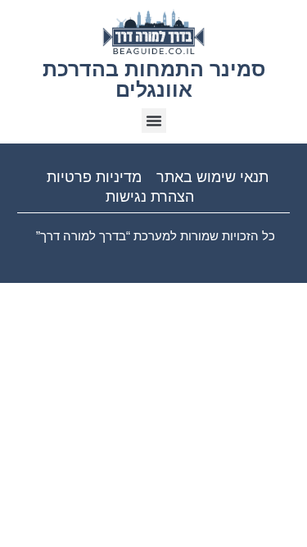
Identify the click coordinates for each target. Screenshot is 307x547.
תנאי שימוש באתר (212, 177)
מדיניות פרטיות (94, 177)
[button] (154, 120)
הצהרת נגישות (150, 197)
